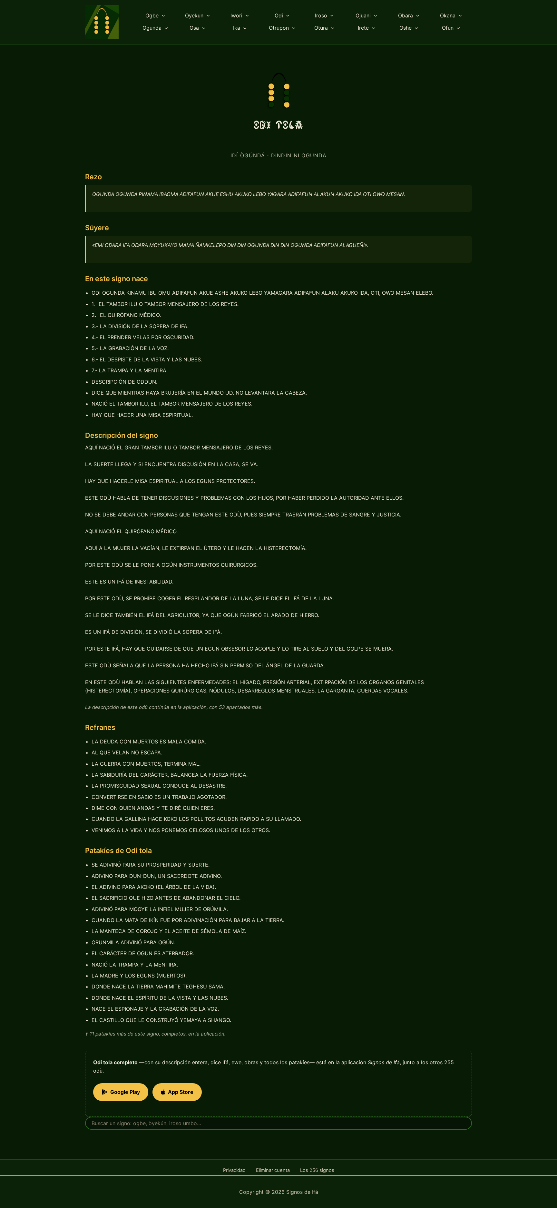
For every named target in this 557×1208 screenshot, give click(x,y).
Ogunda (151, 28)
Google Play (125, 1092)
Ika (236, 28)
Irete (363, 28)
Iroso (321, 15)
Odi (279, 15)
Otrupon (279, 28)
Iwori (236, 15)
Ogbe (152, 15)
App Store (180, 1092)
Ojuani (363, 15)
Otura (321, 28)
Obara (405, 15)
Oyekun (194, 15)
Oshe (405, 28)
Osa (194, 28)
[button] (162, 15)
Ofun (448, 28)
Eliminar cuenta (273, 1170)
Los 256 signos (317, 1170)
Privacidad (234, 1170)
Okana (447, 15)
